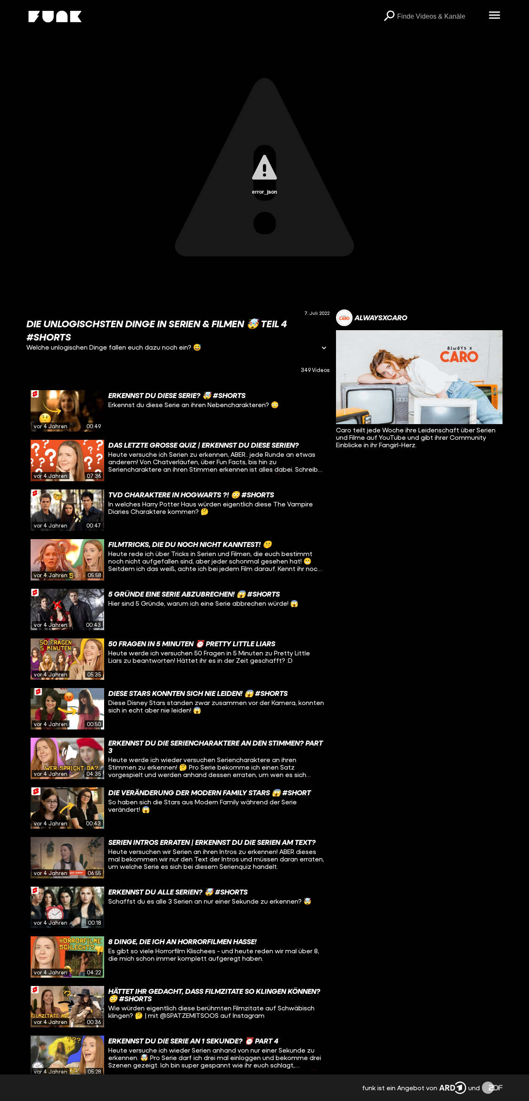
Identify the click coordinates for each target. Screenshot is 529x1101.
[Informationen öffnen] (324, 348)
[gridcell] (178, 411)
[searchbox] (440, 16)
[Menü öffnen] (494, 16)
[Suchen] (389, 16)
